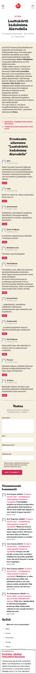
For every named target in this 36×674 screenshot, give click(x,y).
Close (34, 651)
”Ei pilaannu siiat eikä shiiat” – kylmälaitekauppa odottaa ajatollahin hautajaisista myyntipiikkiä (19, 498)
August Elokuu (17, 34)
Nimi (4, 436)
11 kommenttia (19, 37)
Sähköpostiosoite (8, 445)
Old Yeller (8, 642)
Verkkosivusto (7, 454)
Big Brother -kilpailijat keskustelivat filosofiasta (13, 655)
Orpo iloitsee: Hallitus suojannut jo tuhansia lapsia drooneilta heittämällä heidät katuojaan (19, 597)
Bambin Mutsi (9, 637)
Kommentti (6, 418)
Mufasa (8, 628)
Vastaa (4, 183)
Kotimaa (18, 16)
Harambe (8, 633)
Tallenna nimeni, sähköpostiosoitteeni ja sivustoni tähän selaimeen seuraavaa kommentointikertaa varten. (16, 465)
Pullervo (8, 646)
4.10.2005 (30, 34)
